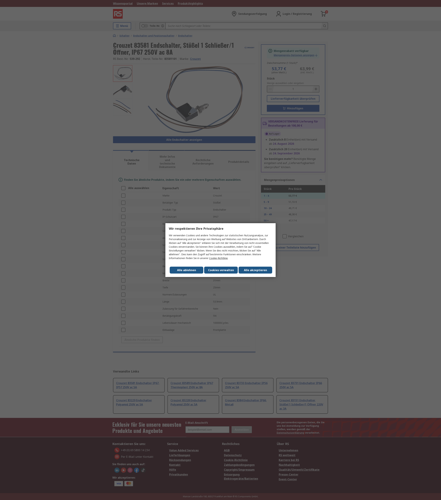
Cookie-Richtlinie (218, 258)
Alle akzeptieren (255, 270)
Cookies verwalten (221, 270)
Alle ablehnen (186, 270)
